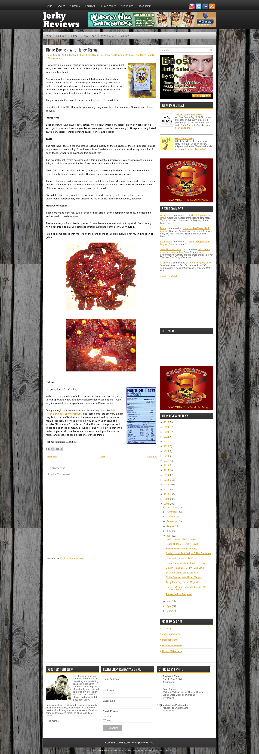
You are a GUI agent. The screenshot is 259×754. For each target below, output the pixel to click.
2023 (166, 432)
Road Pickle (169, 689)
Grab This (166, 276)
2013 (166, 480)
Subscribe (127, 6)
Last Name (109, 700)
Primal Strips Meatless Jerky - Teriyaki (185, 563)
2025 (166, 422)
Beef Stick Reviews (172, 645)
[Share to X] (54, 449)
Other (125, 35)
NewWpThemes (102, 750)
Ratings (61, 35)
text (109, 720)
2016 (166, 465)
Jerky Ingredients (171, 634)
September (172, 521)
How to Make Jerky (172, 651)
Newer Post (52, 456)
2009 (166, 499)
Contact (90, 6)
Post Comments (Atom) (72, 558)
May (169, 601)
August (171, 526)
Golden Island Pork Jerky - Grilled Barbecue (188, 553)
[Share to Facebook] (57, 449)
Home (49, 6)
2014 (166, 475)
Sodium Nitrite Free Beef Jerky (181, 548)
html (109, 716)
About (61, 6)
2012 (166, 484)
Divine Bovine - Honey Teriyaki (181, 539)
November (172, 512)
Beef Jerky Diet (170, 639)
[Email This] (47, 449)
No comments (54, 58)
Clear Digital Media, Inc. (141, 742)
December (172, 507)
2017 (166, 460)
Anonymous (166, 215)
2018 (166, 456)
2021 (166, 441)
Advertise (145, 6)
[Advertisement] (186, 303)
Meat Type (90, 35)
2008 (166, 503)
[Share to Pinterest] (61, 449)
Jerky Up (166, 628)
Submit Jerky (108, 6)
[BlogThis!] (51, 449)
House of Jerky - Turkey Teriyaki (182, 544)
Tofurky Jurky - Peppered (179, 594)
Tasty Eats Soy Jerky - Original (182, 582)
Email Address (112, 679)
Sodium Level (108, 35)
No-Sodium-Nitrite (119, 55)
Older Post (152, 456)
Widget (174, 276)
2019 (166, 451)
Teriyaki (150, 55)
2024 (166, 427)
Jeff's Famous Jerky (170, 249)
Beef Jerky (74, 55)
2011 (166, 489)
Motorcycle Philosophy (175, 705)
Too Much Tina (171, 676)
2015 (166, 470)
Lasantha (131, 750)
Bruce (163, 228)
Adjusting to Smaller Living (175, 708)
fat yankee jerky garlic (200, 262)
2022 (166, 436)
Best (82, 55)
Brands (75, 35)
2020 (166, 446)
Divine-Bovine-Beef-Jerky (97, 55)
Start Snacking (182, 127)
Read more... (52, 721)
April (169, 606)
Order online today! (196, 149)
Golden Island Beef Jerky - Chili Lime (185, 568)
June (169, 536)
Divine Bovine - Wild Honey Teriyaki (72, 49)
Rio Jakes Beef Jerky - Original (182, 572)
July (169, 531)
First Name (109, 690)
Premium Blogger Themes (147, 750)
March (170, 611)
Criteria (75, 6)
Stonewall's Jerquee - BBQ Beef (182, 558)
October (171, 516)
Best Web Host (166, 750)
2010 (166, 494)
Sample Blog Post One (173, 679)
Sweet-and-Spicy (137, 55)
